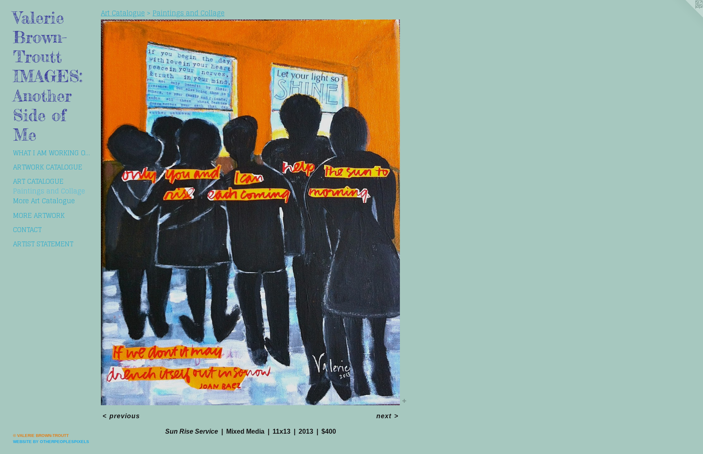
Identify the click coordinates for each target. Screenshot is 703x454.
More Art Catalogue (44, 201)
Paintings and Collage (49, 191)
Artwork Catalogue (47, 167)
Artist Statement (43, 244)
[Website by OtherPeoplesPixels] (686, 16)
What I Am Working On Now (53, 153)
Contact (27, 230)
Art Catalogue (38, 181)
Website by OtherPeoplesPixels (51, 441)
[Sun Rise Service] (250, 212)
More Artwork (39, 215)
